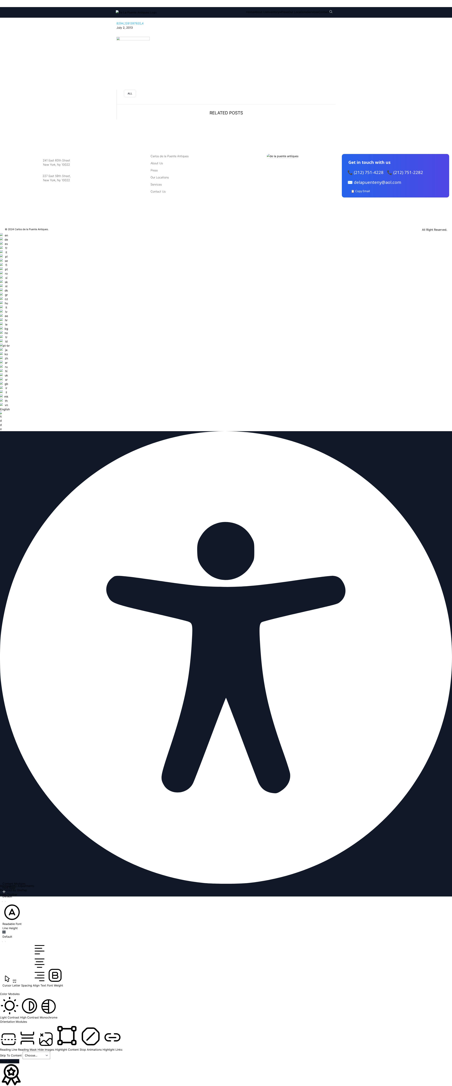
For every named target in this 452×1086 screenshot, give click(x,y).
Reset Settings (9, 1061)
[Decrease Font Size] (3, 901)
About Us (260, 12)
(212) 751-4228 (139, 3)
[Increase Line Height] (3, 932)
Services (312, 12)
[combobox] (5, 332)
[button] (12, 914)
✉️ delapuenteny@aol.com (374, 182)
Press (284, 12)
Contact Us (158, 191)
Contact (323, 12)
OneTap (22, 890)
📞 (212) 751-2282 (405, 172)
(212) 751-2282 (169, 3)
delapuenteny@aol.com (56, 197)
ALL (130, 93)
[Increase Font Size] (3, 891)
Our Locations (297, 12)
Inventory (273, 12)
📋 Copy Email (360, 191)
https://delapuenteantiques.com (56, 191)
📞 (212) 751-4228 (365, 172)
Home (250, 12)
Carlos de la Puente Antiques (170, 156)
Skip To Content (11, 1055)
